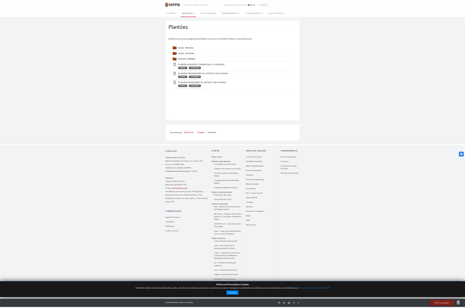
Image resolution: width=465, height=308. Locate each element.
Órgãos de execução (219, 204)
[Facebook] (279, 302)
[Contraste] (249, 4)
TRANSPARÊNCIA (229, 13)
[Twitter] (284, 302)
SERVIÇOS (187, 13)
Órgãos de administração (221, 192)
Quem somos (216, 157)
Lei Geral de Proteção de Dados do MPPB (314, 288)
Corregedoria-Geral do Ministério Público (226, 181)
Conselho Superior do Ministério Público (226, 174)
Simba (248, 216)
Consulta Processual (254, 157)
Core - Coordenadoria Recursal (225, 270)
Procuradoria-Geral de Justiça (225, 164)
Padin (248, 220)
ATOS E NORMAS (208, 13)
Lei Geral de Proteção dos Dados (288, 167)
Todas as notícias (171, 231)
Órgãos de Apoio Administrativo (226, 274)
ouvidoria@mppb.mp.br (179, 188)
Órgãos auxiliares (218, 238)
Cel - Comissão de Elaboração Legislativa (225, 264)
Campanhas (169, 222)
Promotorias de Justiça (222, 195)
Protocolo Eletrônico (254, 170)
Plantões (249, 207)
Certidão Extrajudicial (254, 161)
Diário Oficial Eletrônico (255, 166)
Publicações (169, 226)
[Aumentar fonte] (251, 4)
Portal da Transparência (289, 173)
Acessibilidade (229, 5)
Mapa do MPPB (251, 197)
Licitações (250, 175)
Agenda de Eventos (172, 217)
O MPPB (170, 13)
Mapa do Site (240, 5)
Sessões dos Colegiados (255, 211)
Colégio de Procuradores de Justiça (227, 169)
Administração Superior (221, 161)
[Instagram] (294, 302)
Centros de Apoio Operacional (225, 241)
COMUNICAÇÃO (253, 13)
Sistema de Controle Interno (225, 279)
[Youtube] (289, 302)
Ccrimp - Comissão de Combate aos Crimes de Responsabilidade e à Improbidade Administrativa (227, 255)
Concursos (284, 161)
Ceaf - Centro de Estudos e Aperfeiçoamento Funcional (224, 246)
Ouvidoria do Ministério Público (225, 188)
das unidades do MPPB (178, 168)
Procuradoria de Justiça (223, 199)
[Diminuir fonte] (254, 4)
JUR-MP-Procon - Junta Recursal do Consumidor (227, 225)
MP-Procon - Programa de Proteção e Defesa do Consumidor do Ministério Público (228, 216)
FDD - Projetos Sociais (254, 193)
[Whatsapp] (298, 302)
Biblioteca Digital (252, 184)
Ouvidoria (249, 202)
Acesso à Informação (288, 157)
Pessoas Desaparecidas (255, 179)
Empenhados (251, 188)
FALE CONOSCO (276, 13)
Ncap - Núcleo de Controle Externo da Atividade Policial (227, 208)
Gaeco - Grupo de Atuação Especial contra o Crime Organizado (227, 232)
